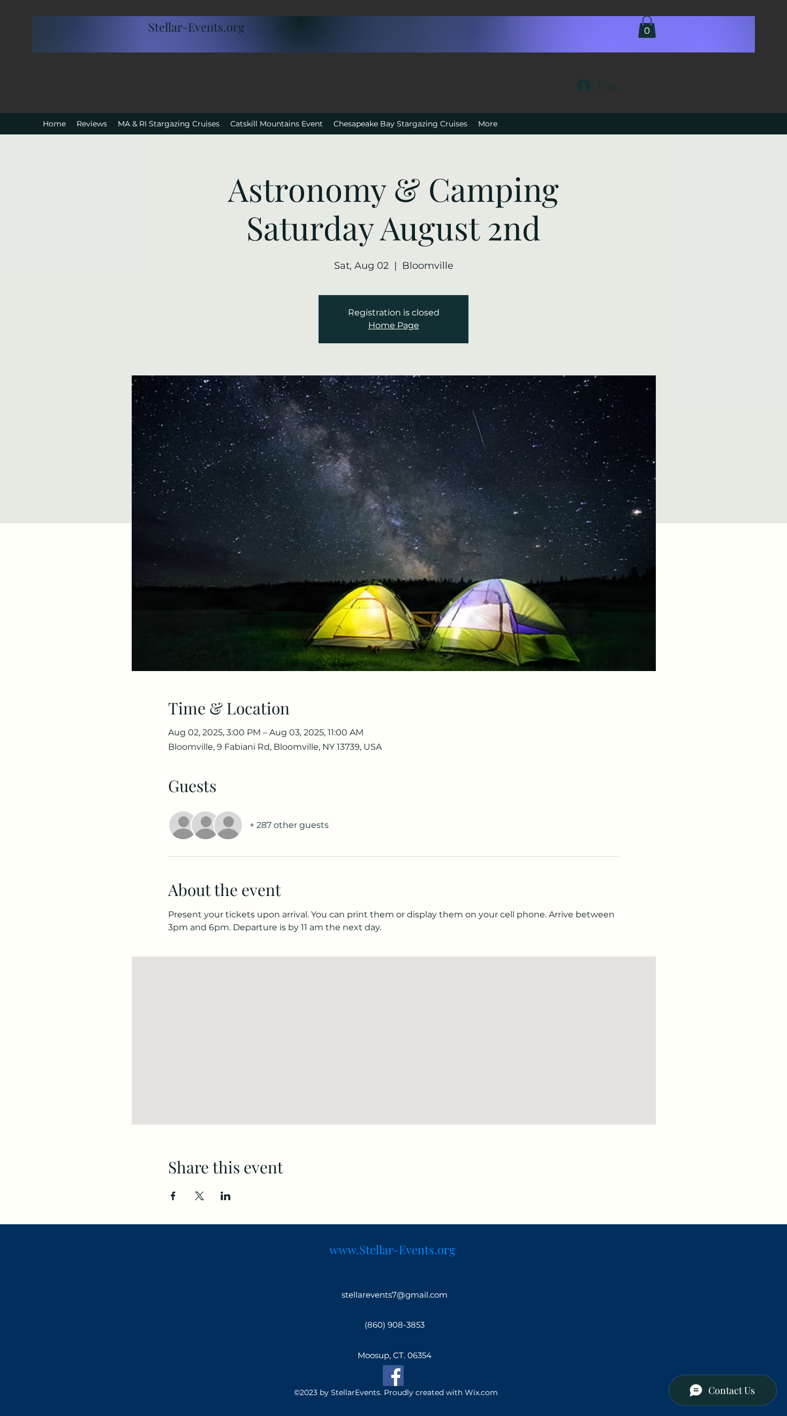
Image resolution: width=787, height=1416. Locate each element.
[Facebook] (393, 1375)
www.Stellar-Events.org (392, 1249)
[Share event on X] (199, 1196)
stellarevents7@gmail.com (395, 1295)
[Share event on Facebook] (173, 1196)
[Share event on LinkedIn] (226, 1196)
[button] (647, 27)
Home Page (393, 325)
